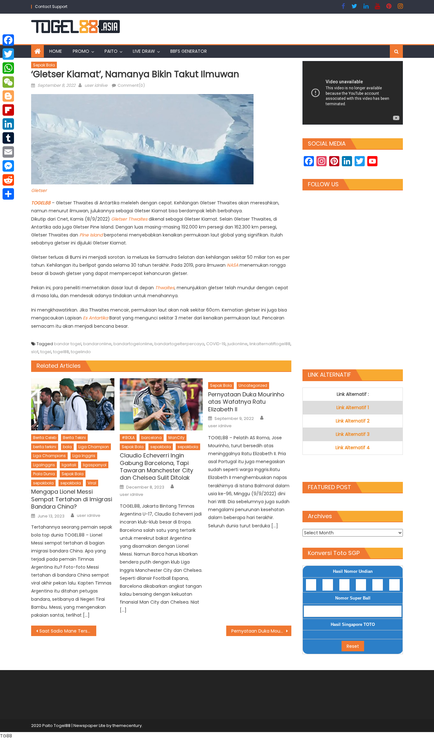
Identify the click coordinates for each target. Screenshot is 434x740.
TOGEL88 (41, 203)
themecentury (127, 726)
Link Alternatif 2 (353, 421)
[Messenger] (8, 166)
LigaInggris (44, 465)
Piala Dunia (44, 473)
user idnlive (96, 85)
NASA (233, 265)
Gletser (39, 190)
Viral (92, 483)
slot (34, 352)
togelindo (81, 352)
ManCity (176, 437)
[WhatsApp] (8, 68)
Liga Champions (49, 455)
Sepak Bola (44, 65)
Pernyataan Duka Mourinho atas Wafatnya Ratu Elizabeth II (246, 402)
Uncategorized (253, 385)
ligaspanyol (94, 465)
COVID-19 (216, 344)
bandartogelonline (133, 344)
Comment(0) (131, 85)
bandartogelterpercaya (179, 344)
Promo (81, 51)
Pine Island (91, 235)
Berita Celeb (44, 437)
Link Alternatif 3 (353, 434)
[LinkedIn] (8, 124)
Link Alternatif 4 (353, 447)
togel (45, 352)
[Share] (8, 194)
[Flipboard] (8, 110)
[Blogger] (8, 96)
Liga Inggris (83, 455)
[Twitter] (8, 54)
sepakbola (43, 483)
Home (55, 51)
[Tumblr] (8, 138)
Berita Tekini (74, 437)
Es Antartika (95, 318)
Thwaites (164, 287)
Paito (111, 51)
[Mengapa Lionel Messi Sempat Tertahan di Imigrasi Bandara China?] (72, 404)
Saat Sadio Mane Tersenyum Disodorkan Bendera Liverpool (67, 631)
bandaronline (97, 344)
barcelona (151, 437)
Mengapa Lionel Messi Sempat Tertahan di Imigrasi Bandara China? (71, 499)
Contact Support (51, 6)
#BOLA (128, 437)
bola (67, 446)
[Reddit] (8, 180)
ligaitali (69, 465)
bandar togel (67, 344)
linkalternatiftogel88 (269, 344)
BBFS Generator (188, 51)
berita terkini (44, 446)
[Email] (8, 152)
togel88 (61, 352)
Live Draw (144, 51)
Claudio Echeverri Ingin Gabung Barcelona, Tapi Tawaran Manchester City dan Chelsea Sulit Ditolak (156, 467)
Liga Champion (93, 446)
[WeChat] (8, 82)
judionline (237, 344)
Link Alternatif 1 (352, 407)
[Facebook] (8, 40)
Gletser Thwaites (129, 219)
